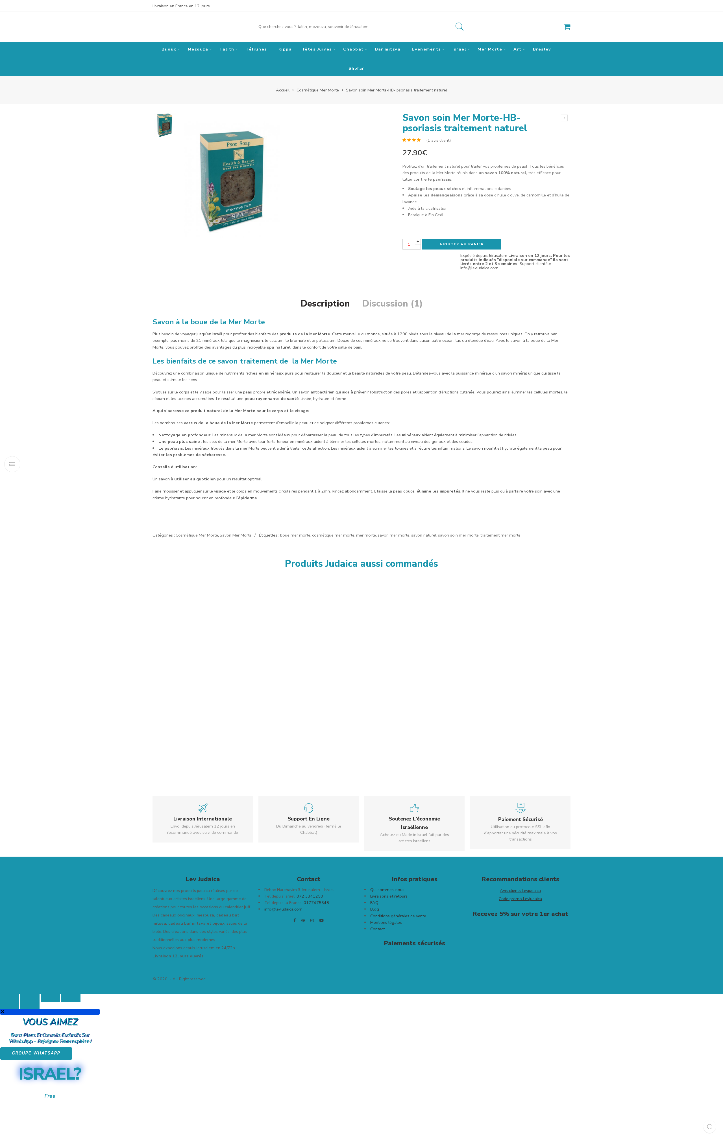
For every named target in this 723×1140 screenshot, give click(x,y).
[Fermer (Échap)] (9, 998)
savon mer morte (394, 535)
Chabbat (353, 49)
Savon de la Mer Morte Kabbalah (511, 701)
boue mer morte (295, 535)
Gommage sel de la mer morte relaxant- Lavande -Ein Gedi (216, 742)
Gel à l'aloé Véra (397, 701)
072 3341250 (310, 896)
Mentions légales (386, 922)
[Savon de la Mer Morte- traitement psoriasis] (165, 124)
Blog (374, 909)
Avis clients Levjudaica (520, 890)
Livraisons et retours (389, 896)
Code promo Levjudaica (520, 899)
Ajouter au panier (461, 244)
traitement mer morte (500, 535)
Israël (459, 49)
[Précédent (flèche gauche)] (9, 1005)
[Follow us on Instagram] (312, 920)
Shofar (356, 68)
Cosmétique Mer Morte (318, 90)
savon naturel (423, 535)
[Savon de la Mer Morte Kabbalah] (522, 635)
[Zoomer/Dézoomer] (70, 998)
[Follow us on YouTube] (321, 920)
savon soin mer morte (458, 535)
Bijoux (169, 49)
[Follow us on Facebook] (294, 920)
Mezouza (198, 49)
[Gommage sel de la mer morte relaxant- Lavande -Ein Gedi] (564, 118)
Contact (378, 929)
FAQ (374, 902)
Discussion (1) (392, 303)
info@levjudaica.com (283, 909)
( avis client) (438, 140)
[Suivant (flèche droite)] (30, 1005)
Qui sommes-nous (387, 889)
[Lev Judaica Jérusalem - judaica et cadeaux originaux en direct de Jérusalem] (180, 27)
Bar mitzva (388, 49)
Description (325, 303)
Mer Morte (490, 49)
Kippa (285, 49)
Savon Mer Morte (236, 535)
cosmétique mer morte (333, 535)
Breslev (542, 49)
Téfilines (256, 49)
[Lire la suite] (517, 687)
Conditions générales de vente (398, 916)
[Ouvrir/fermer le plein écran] (50, 998)
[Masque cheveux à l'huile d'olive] (329, 635)
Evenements (426, 49)
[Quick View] (222, 728)
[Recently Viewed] (709, 1126)
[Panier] (567, 26)
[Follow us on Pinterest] (303, 920)
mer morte (366, 535)
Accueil (282, 90)
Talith (226, 49)
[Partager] (30, 998)
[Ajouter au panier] (212, 728)
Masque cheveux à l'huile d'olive (318, 701)
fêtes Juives (317, 49)
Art (517, 49)
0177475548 (315, 902)
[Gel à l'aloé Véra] (425, 635)
